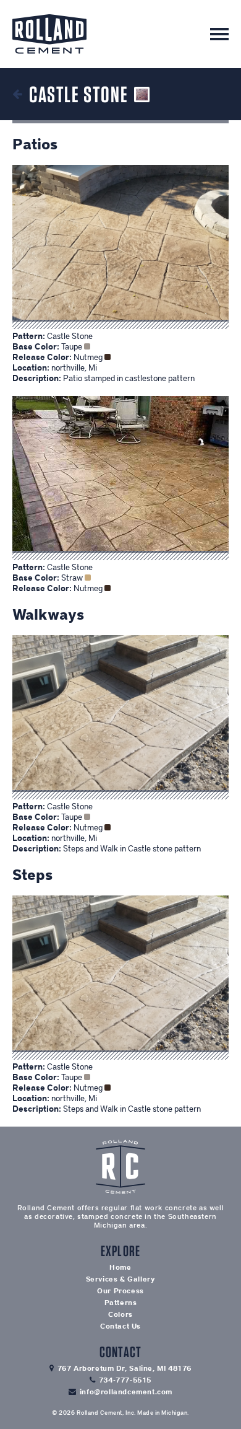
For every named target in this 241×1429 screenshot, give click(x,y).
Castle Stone (70, 336)
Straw (73, 578)
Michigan (174, 1413)
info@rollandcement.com (126, 1391)
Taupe (72, 346)
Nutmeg (89, 357)
